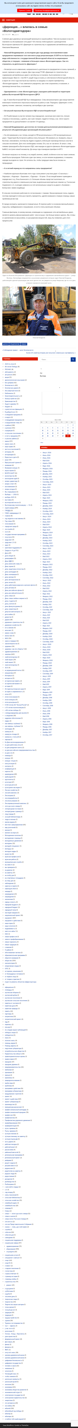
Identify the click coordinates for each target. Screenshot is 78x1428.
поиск (7, 1038)
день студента (10, 601)
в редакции (9, 430)
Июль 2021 (46, 615)
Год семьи (8, 521)
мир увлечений (10, 827)
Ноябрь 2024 (47, 509)
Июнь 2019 (46, 682)
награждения (9, 897)
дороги (16, 34)
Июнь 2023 (46, 554)
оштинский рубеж (11, 995)
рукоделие (8, 1179)
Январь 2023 (47, 567)
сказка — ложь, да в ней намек (16, 1227)
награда (7, 891)
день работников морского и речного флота (20, 585)
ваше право (9, 447)
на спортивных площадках (14, 878)
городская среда (10, 526)
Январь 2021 (47, 631)
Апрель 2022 (47, 591)
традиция (8, 1315)
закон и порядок (10, 641)
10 (42, 430)
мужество (8, 854)
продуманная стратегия (13, 1094)
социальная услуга (11, 1255)
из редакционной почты (13, 670)
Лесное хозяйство (11, 790)
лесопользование (11, 801)
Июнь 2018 (46, 714)
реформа (8, 1160)
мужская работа (10, 859)
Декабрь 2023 (47, 538)
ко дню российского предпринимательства (20, 750)
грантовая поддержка (12, 548)
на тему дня (9, 881)
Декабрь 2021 (47, 602)
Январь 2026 (47, 471)
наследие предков (11, 913)
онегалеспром (10, 963)
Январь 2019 (47, 695)
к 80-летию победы (11, 710)
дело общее (9, 556)
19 (52, 433)
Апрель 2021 (47, 623)
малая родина (10, 822)
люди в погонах (10, 819)
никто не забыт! (10, 931)
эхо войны (8, 1406)
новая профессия (11, 937)
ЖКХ (6, 638)
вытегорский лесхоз (12, 502)
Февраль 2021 (47, 628)
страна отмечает (11, 1274)
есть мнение (9, 628)
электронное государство (14, 1395)
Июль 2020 (46, 647)
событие (8, 1232)
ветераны (8, 452)
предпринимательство (13, 1067)
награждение (9, 894)
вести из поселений (12, 449)
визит (7, 460)
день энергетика (10, 609)
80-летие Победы (11, 367)
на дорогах (8, 870)
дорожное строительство (13, 622)
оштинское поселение (12, 998)
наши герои (9, 923)
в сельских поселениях (13, 433)
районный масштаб (11, 1152)
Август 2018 (47, 708)
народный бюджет (11, 907)
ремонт (24, 344)
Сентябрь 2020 (48, 642)
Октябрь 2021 (47, 607)
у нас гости (9, 1328)
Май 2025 (46, 492)
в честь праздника (11, 436)
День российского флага (13, 590)
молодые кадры (10, 851)
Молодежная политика (13, 835)
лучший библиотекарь (12, 817)
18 (47, 433)
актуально (8, 375)
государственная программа (15, 534)
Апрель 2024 (47, 527)
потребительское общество (14, 1051)
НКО (6, 934)
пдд (6, 1022)
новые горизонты (11, 942)
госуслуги (8, 537)
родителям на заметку (13, 1171)
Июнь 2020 (46, 650)
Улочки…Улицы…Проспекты (14, 1334)
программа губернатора (13, 1091)
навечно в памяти (11, 886)
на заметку (8, 873)
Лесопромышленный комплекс (15, 803)
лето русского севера (12, 806)
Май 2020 (46, 652)
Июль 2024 (46, 519)
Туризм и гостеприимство (14, 1323)
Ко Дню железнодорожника (14, 742)
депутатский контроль (12, 612)
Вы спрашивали (10, 492)
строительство (10, 1282)
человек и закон (10, 1366)
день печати (9, 582)
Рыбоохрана (9, 1184)
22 (68, 433)
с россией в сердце (11, 1187)
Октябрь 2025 (48, 479)
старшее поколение (12, 1268)
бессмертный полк (11, 391)
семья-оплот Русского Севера (15, 1219)
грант (7, 545)
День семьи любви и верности (15, 598)
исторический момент (12, 684)
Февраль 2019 (47, 692)
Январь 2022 (47, 599)
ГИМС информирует (12, 513)
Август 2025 (47, 484)
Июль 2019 (46, 679)
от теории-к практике (12, 979)
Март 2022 (46, 594)
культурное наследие (12, 787)
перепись (8, 1024)
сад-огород (9, 1192)
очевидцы (8, 990)
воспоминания (10, 486)
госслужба (8, 529)
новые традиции (10, 945)
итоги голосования (11, 697)
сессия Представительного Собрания (18, 1224)
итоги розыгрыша (11, 702)
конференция (9, 769)
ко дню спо (8, 753)
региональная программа (13, 1155)
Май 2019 (46, 684)
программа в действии (12, 1088)
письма (7, 1027)
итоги (7, 694)
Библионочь (9, 393)
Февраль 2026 (48, 469)
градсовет (8, 540)
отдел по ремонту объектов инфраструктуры (20, 982)
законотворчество (11, 644)
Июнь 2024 (46, 522)
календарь (8, 729)
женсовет (8, 630)
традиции (8, 1312)
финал (7, 1344)
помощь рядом (10, 1043)
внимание (8, 465)
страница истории (11, 1276)
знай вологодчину (11, 657)
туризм (7, 1320)
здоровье (8, 646)
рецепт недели (10, 1163)
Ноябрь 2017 (47, 732)
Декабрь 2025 (47, 474)
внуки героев (9, 470)
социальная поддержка (13, 1240)
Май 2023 (46, 556)
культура (8, 782)
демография (9, 558)
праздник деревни (11, 1064)
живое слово (9, 633)
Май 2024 (46, 524)
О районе (8, 950)
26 (52, 435)
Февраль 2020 (48, 660)
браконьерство (10, 401)
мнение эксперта (11, 833)
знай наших (9, 660)
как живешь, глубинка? (13, 726)
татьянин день (10, 1296)
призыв (7, 1075)
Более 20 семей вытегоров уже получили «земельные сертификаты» (50, 353)
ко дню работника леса (13, 745)
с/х (6, 1190)
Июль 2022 (46, 583)
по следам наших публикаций (15, 1030)
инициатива (9, 673)
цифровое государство (13, 1363)
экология (8, 1384)
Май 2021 (46, 620)
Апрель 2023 (47, 559)
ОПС (6, 969)
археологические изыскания (15, 380)
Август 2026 (47, 453)
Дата (6, 553)
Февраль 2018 (47, 724)
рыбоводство (9, 1182)
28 (62, 435)
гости (7, 532)
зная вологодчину (11, 665)
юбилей (7, 1408)
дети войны (9, 614)
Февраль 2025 (48, 500)
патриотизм (9, 1016)
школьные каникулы (12, 1379)
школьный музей (11, 1382)
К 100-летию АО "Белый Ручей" (16, 705)
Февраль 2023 (48, 564)
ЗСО (6, 668)
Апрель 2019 (47, 687)
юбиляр (7, 1414)
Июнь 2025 (46, 490)
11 (47, 430)
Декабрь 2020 (47, 634)
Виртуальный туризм (12, 462)
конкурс (7, 758)
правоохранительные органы (15, 1056)
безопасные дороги (11, 388)
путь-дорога (9, 1142)
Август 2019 (47, 676)
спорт (7, 1260)
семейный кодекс (11, 1203)
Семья (7, 1211)
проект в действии (11, 1099)
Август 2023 (47, 548)
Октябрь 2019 (47, 671)
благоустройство (11, 399)
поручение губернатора (13, 1048)
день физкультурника (12, 606)
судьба (7, 1294)
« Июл (41, 442)
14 (62, 430)
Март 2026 (46, 466)
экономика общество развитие (15, 1390)
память (7, 1011)
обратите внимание (11, 958)
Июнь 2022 (46, 586)
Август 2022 (47, 580)
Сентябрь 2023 (48, 546)
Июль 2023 (46, 551)
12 (52, 430)
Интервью (8, 676)
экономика (8, 1387)
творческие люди (11, 1299)
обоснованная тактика (12, 952)
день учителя (9, 604)
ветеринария (9, 455)
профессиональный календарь (16, 1110)
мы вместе (8, 865)
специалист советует (12, 1258)
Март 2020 (46, 658)
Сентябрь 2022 (48, 578)
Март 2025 (46, 498)
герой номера (9, 508)
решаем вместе (10, 1166)
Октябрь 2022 (47, 575)
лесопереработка (11, 798)
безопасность (10, 385)
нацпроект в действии (12, 921)
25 (47, 435)
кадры (7, 721)
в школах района (11, 439)
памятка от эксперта (12, 1003)
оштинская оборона (12, 992)
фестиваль (9, 1342)
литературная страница (13, 811)
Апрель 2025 (47, 495)
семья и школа (10, 1216)
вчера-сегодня (10, 489)
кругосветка (9, 779)
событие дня (9, 1235)
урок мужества (10, 1336)
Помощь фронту (10, 1046)
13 (57, 430)
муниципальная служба (13, 862)
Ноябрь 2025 (47, 477)
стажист (8, 1266)
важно (7, 441)
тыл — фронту (10, 1326)
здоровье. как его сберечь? (14, 649)
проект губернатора (12, 1102)
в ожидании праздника (13, 415)
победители (9, 1035)
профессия (9, 1115)
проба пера (9, 1083)
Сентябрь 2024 (48, 514)
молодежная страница (13, 838)
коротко (7, 771)
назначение (9, 899)
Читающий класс (11, 1374)
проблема (8, 1086)
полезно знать (10, 1040)
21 (62, 433)
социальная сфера (11, 1243)
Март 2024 (46, 530)
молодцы (8, 849)
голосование (9, 524)
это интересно (10, 1403)
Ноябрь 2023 (47, 540)
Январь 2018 (47, 727)
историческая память (12, 681)
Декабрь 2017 (47, 729)
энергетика (8, 1400)
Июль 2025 (46, 487)
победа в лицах (10, 1032)
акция (7, 377)
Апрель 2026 (47, 463)
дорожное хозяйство (12, 625)
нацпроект (8, 918)
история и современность (14, 692)
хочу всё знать (10, 1352)
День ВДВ (8, 561)
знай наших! (9, 662)
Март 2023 (46, 562)
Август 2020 (47, 644)
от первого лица (10, 977)
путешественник (10, 1134)
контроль (8, 766)
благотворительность (12, 396)
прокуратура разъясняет (13, 1107)
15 (67, 430)
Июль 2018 (46, 711)
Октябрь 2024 (48, 511)
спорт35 (8, 1263)
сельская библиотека (12, 1198)
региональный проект (12, 1158)
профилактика (10, 1118)
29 (68, 435)
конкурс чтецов (10, 761)
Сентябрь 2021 (48, 610)
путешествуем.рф (11, 1139)
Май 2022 (46, 588)
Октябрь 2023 (47, 543)
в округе (8, 417)
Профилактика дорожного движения (17, 1120)
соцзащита (10, 1252)
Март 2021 (46, 626)
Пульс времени (10, 1131)
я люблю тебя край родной (14, 1419)
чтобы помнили (10, 1376)
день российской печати (13, 593)
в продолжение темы (12, 423)
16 (73, 430)
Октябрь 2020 (48, 639)
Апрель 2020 (47, 655)
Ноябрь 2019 (47, 668)
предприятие (15, 344)
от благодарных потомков (14, 974)
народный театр (10, 910)
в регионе (8, 428)
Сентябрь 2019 (48, 674)
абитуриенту (9, 372)
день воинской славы (12, 564)
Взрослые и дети (11, 457)
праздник (8, 1062)
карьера (7, 739)
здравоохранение (11, 652)
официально (9, 987)
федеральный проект (12, 1339)
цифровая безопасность (13, 1360)
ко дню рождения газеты (13, 747)
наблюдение (9, 883)
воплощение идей (11, 478)
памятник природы (11, 1008)
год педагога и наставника (14, 518)
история (7, 686)
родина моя (9, 1168)
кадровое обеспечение (13, 718)
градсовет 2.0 (9, 542)
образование (10, 1249)
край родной (9, 777)
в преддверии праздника (13, 420)
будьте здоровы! (11, 404)
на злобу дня (9, 875)
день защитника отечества (14, 569)
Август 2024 (47, 516)
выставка (8, 500)
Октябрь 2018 (47, 703)
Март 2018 (46, 722)
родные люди (9, 1174)
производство (10, 1104)
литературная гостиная (13, 809)
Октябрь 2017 (47, 735)
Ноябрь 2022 (47, 572)
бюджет (7, 407)
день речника (9, 588)
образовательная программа (15, 955)
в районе (8, 425)
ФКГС (7, 1350)
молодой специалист (12, 846)
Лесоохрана (9, 795)
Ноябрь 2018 (47, 700)
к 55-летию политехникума (14, 707)
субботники (9, 1291)
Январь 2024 (47, 535)
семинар (8, 1208)
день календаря (10, 572)
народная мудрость (12, 905)
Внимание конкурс (11, 468)
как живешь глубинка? (12, 724)
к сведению (9, 715)
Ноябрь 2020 (47, 636)
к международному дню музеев (16, 713)
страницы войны (10, 1279)
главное (7, 516)
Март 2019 (46, 690)
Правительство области (13, 1054)
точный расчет (10, 1310)
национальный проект (12, 915)
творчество (9, 1302)
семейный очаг (10, 1206)
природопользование (12, 1080)
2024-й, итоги (9, 364)
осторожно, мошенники (13, 971)
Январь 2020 (47, 663)
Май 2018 (46, 716)
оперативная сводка (12, 966)
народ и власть (10, 902)
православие (9, 1059)
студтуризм (9, 1289)
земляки (8, 654)
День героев (9, 566)
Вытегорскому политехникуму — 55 (17, 505)
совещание (9, 1237)
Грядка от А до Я (11, 550)
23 (73, 433)
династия (8, 617)
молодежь (8, 843)
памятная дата (10, 1006)
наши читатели (10, 926)
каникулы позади (11, 734)
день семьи (9, 596)
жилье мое (8, 636)
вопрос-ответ (9, 484)
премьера (8, 1070)
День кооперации (11, 574)
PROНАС (8, 369)
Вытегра (43, 376)
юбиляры (8, 1416)
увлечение (8, 1331)
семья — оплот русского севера (16, 1214)
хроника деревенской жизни (14, 1355)
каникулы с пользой (12, 737)
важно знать (9, 444)
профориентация (11, 1126)
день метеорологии (11, 580)
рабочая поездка (11, 1144)
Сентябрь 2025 (48, 482)
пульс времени (10, 1128)
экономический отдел (12, 1392)
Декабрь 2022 (47, 570)
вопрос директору (11, 481)
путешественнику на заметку (15, 1136)
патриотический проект (13, 1019)
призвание (8, 1072)
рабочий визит (10, 1147)
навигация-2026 (10, 889)
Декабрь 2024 (47, 506)
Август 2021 (47, 612)
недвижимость (10, 929)
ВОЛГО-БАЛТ (10, 473)
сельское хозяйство (12, 1200)
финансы (8, 1347)
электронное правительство (15, 1398)
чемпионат (8, 1368)
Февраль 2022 (48, 596)
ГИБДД (7, 510)
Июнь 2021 (46, 618)
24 (42, 435)
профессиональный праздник (15, 1112)
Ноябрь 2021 (47, 604)
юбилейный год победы (13, 1411)
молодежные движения (13, 841)
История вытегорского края (14, 689)
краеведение (9, 774)
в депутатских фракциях (13, 409)
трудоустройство (11, 1318)
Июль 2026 (46, 455)
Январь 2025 (47, 503)
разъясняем (9, 1150)
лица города (9, 814)
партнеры (8, 1014)
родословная (9, 1176)
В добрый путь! (10, 412)
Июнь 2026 (46, 458)
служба (7, 1229)
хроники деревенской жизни (14, 1358)
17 (42, 433)
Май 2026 (46, 461)
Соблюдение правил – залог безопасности (18, 350)
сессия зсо (8, 1222)
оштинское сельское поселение (16, 1000)
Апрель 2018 (47, 719)
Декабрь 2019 (47, 666)
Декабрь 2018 (47, 698)
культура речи (10, 785)
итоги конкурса (10, 700)
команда (8, 755)
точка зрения (9, 1307)
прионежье (8, 1078)
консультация (10, 763)
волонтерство (10, 476)
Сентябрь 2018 (48, 706)
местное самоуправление (14, 825)
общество (8, 961)
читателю (8, 1371)
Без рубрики (9, 383)
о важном (8, 947)
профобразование (11, 1123)
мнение (7, 830)
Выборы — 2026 (11, 494)
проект (7, 1096)
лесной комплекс (11, 793)
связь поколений (11, 1195)
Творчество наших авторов (14, 1304)
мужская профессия (12, 857)
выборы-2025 (9, 497)
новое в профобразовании (14, 939)
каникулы (8, 732)
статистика (9, 1271)
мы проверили (10, 867)
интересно (8, 678)
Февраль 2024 (48, 532)
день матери (9, 577)
